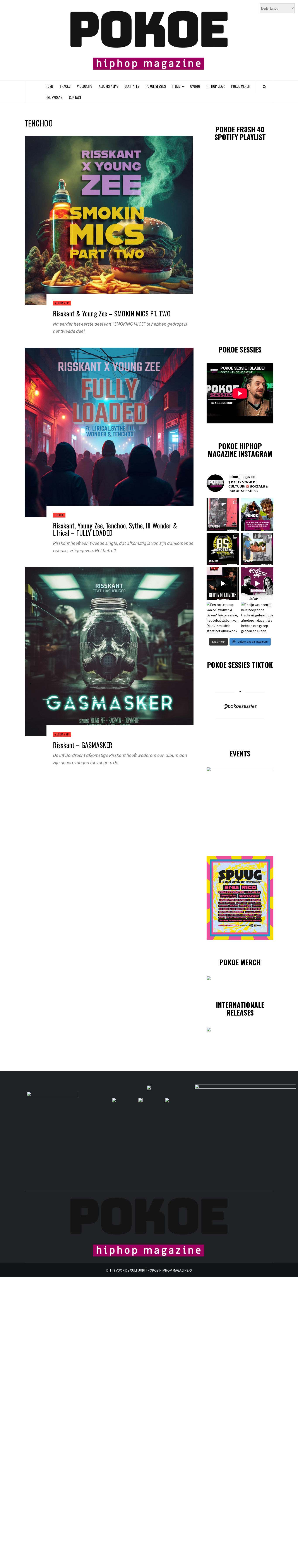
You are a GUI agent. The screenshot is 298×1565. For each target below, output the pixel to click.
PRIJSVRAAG (54, 97)
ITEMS (176, 86)
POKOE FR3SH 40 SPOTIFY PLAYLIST (240, 133)
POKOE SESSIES (156, 86)
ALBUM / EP (62, 303)
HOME (49, 86)
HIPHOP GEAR (216, 86)
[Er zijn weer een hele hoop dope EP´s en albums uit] (223, 514)
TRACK (59, 515)
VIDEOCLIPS (84, 86)
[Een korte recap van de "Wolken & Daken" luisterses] (223, 618)
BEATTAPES (132, 86)
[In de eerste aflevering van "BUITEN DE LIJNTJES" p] (223, 583)
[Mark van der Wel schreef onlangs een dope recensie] (257, 514)
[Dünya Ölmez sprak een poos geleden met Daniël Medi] (257, 583)
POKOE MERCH (240, 86)
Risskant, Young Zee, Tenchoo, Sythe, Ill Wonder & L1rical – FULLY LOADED (115, 529)
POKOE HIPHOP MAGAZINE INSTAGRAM (240, 450)
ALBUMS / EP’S (108, 86)
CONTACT (75, 97)
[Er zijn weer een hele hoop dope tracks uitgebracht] (223, 549)
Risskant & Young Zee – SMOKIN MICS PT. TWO (112, 313)
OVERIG (195, 86)
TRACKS (65, 86)
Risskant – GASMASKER (83, 745)
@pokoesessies (240, 705)
